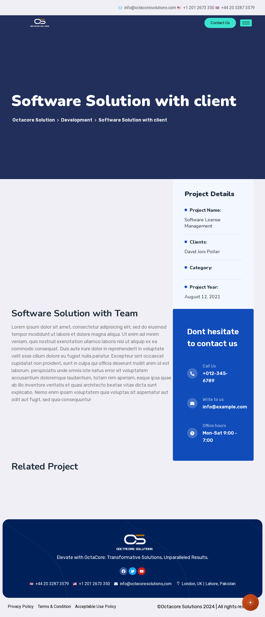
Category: (201, 267)
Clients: (198, 242)
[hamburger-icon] (246, 22)
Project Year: (204, 287)
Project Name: (205, 210)
